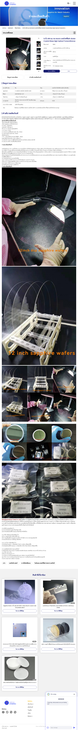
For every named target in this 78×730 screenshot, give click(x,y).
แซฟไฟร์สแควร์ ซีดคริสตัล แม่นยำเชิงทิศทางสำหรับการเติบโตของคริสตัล (58, 606)
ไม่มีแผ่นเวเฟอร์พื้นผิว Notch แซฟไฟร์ (45, 563)
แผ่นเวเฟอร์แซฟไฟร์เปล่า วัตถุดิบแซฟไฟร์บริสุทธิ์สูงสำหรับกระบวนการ (19, 682)
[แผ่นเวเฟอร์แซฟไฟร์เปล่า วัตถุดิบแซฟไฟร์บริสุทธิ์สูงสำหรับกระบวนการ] (19, 668)
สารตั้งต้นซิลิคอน (26, 563)
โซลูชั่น (30, 710)
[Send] (74, 727)
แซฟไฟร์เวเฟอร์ (13, 563)
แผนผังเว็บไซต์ (13, 726)
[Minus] (74, 694)
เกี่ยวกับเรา (31, 704)
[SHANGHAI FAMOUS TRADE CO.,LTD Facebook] (3, 712)
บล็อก (29, 713)
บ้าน (5, 28)
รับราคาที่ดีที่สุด (51, 71)
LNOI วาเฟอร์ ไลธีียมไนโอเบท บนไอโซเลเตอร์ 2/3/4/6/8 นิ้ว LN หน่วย (58, 644)
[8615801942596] (7, 712)
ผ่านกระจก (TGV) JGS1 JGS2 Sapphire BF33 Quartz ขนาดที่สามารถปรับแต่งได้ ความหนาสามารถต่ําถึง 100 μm (19, 645)
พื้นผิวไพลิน (17, 28)
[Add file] (48, 727)
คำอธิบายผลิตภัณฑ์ (35, 77)
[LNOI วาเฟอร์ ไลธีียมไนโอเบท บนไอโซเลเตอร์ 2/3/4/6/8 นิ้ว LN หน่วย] (58, 630)
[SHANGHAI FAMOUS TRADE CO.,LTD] (10, 3)
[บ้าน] (10, 704)
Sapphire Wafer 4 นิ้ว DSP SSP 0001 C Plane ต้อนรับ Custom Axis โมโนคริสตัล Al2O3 (19, 606)
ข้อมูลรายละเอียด (12, 77)
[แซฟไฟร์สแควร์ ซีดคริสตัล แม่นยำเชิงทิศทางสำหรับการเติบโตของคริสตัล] (58, 592)
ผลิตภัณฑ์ (10, 28)
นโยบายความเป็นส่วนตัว (5, 727)
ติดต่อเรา (30, 716)
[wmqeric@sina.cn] (15, 712)
